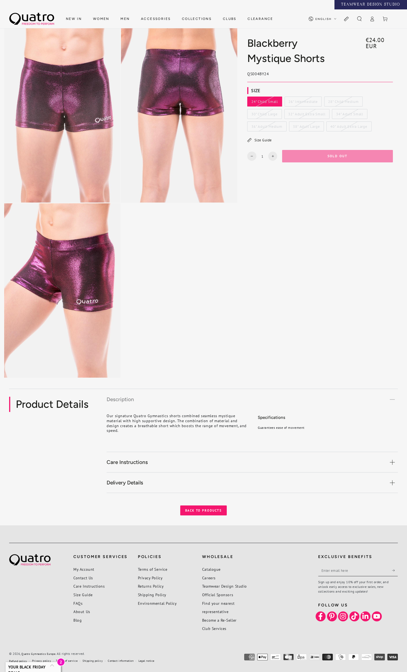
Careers (209, 577)
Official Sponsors (217, 594)
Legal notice (146, 661)
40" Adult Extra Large (348, 127)
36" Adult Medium (266, 127)
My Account (83, 569)
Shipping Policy (152, 594)
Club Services (214, 628)
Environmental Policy (157, 603)
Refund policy (18, 661)
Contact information (120, 661)
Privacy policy (41, 661)
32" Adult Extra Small (307, 115)
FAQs (78, 603)
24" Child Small (264, 103)
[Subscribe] (395, 570)
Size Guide (263, 140)
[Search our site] (359, 19)
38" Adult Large (306, 127)
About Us (81, 611)
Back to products (203, 510)
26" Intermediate (303, 103)
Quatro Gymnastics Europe (38, 654)
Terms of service (67, 661)
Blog (77, 620)
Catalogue (211, 569)
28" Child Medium (343, 103)
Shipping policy (93, 661)
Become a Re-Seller (219, 620)
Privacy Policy (150, 577)
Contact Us (83, 577)
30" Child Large (264, 115)
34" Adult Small (349, 115)
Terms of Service (153, 569)
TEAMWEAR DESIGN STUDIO (370, 4)
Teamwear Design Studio (224, 586)
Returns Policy (151, 586)
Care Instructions (89, 586)
